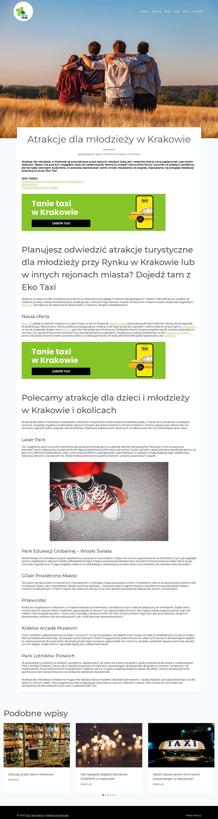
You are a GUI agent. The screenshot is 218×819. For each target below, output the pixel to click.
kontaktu (169, 335)
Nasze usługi (118, 323)
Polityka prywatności (57, 815)
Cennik (156, 11)
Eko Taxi (27, 304)
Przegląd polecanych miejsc (40, 187)
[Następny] (209, 757)
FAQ (176, 11)
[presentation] (37, 745)
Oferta (145, 11)
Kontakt (198, 11)
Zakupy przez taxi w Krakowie (31, 774)
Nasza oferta (30, 184)
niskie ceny (189, 326)
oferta (67, 329)
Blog (167, 11)
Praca (186, 11)
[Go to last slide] (8, 757)
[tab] (103, 795)
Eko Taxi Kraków (35, 815)
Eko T (25, 323)
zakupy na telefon (178, 332)
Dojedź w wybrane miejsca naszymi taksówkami (52, 181)
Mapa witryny (193, 815)
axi (30, 323)
